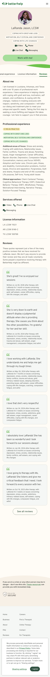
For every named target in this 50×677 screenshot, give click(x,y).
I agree (35, 669)
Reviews (43, 74)
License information (27, 74)
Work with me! (25, 58)
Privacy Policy (24, 648)
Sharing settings (19, 669)
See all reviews (25, 511)
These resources (34, 584)
